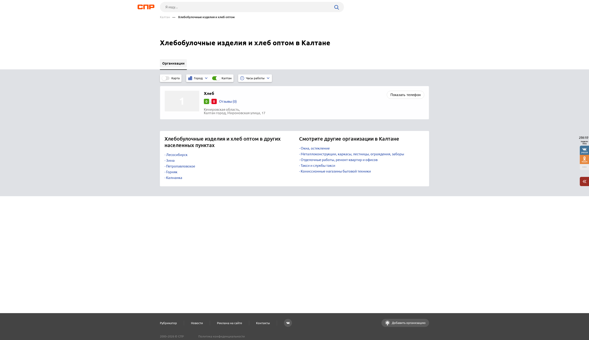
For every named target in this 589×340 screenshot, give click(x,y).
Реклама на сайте (229, 323)
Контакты (263, 323)
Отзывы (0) (228, 101)
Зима (170, 160)
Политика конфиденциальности (221, 336)
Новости (197, 323)
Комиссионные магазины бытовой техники (336, 171)
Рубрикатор (168, 323)
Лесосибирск (177, 154)
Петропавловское (180, 166)
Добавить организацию (408, 323)
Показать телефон (405, 95)
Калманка (174, 177)
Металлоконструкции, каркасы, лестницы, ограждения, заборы (352, 154)
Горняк (171, 172)
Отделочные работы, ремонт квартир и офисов (339, 160)
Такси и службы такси (318, 165)
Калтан (165, 17)
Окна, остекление (315, 148)
